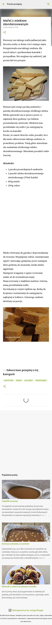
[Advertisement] (26, 224)
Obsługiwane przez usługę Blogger (27, 610)
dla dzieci (29, 380)
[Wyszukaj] (48, 4)
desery (19, 380)
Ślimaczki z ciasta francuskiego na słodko (19, 587)
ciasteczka (8, 380)
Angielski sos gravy (10, 501)
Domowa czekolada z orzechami (15, 544)
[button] (4, 32)
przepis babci (41, 380)
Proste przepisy (14, 4)
